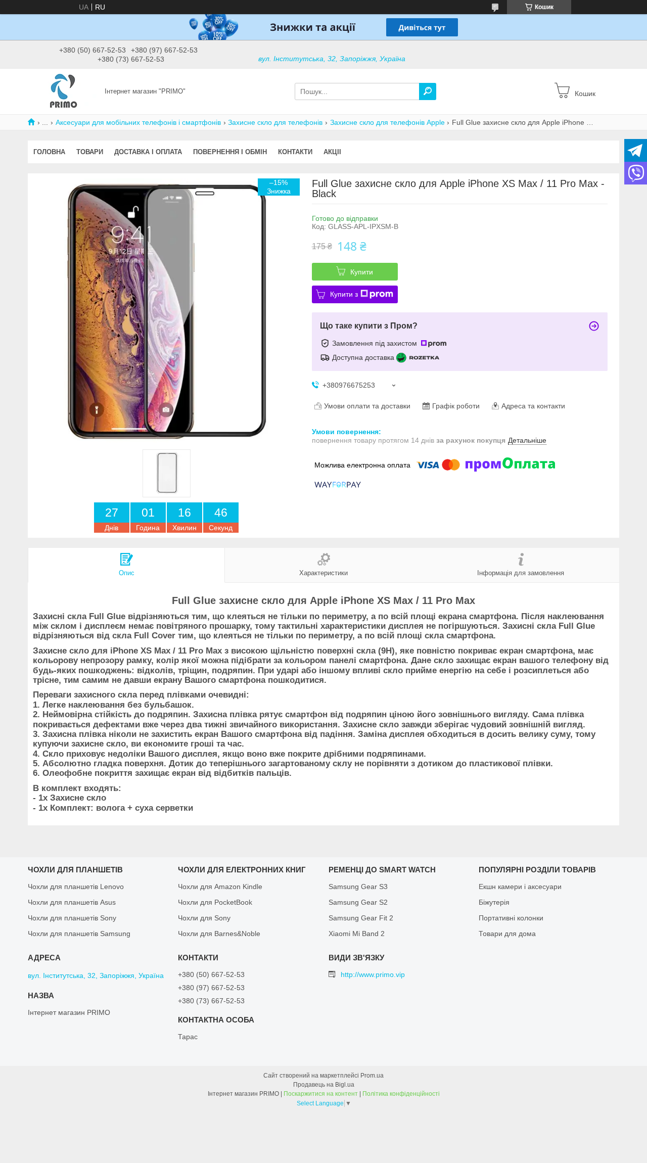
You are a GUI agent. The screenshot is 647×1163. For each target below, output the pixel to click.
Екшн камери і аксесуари (520, 886)
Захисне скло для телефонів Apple (387, 122)
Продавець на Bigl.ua (323, 1084)
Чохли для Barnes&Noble (219, 933)
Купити (361, 272)
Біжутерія (494, 902)
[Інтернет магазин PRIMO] (63, 91)
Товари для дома (507, 933)
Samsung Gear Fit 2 (361, 918)
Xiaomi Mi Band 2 (357, 933)
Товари (89, 152)
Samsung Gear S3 (358, 886)
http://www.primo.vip (373, 974)
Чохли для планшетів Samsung (79, 933)
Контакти (295, 152)
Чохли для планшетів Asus (72, 902)
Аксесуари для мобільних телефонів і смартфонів (138, 122)
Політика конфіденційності (401, 1093)
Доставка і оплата (148, 152)
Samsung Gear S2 (358, 902)
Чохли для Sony (204, 918)
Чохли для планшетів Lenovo (76, 886)
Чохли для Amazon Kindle (220, 886)
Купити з (344, 294)
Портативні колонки (511, 918)
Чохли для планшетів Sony (72, 918)
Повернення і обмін (230, 152)
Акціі (332, 152)
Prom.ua (372, 1075)
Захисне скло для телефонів (275, 122)
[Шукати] (427, 91)
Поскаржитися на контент (321, 1093)
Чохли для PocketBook (215, 902)
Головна (49, 152)
